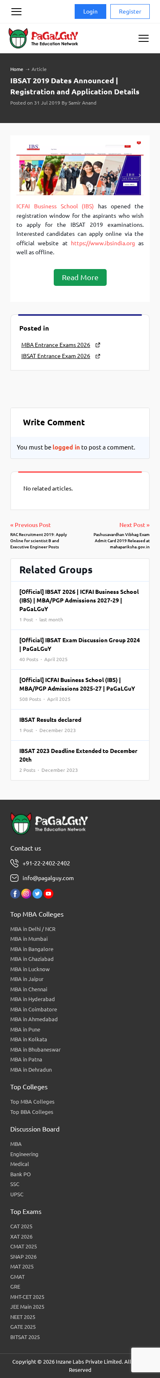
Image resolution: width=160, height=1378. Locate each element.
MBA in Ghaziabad (32, 959)
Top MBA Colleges (32, 1101)
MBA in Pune (25, 1029)
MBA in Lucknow (30, 969)
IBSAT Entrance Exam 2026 (55, 356)
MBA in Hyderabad (32, 999)
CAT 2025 (21, 1226)
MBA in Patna (26, 1059)
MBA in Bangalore (31, 949)
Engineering (24, 1154)
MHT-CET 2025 (27, 1297)
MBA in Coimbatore (33, 1009)
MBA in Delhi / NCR (32, 929)
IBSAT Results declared (50, 724)
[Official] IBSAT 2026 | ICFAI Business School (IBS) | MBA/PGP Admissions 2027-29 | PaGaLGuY (79, 605)
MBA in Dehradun (31, 1069)
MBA (16, 1144)
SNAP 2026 (23, 1256)
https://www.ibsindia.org (103, 243)
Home (16, 69)
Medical (19, 1164)
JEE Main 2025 (27, 1307)
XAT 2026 (21, 1236)
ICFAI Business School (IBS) (55, 206)
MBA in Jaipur (26, 979)
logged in (66, 447)
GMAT (17, 1277)
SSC (14, 1184)
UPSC (16, 1194)
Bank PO (20, 1174)
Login (90, 11)
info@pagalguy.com (48, 878)
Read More (80, 277)
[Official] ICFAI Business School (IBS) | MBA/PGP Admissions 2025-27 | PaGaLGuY (77, 689)
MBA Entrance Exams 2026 (55, 345)
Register (130, 11)
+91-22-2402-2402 (46, 863)
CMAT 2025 (23, 1246)
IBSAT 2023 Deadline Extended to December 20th (78, 760)
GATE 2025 (23, 1327)
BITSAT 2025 (25, 1337)
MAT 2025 (22, 1266)
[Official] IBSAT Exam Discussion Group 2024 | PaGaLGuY (79, 649)
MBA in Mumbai (29, 939)
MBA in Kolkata (28, 1039)
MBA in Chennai (28, 989)
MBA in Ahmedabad (34, 1019)
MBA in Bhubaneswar (35, 1049)
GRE (15, 1286)
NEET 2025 (22, 1317)
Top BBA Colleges (31, 1112)
